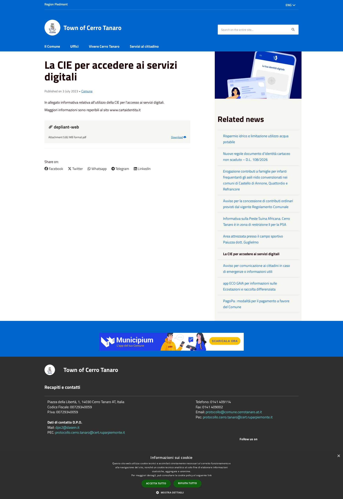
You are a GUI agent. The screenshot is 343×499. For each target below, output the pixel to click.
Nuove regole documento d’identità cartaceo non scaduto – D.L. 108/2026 (256, 156)
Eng (289, 5)
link (210, 475)
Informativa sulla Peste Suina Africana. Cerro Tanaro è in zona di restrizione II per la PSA (256, 221)
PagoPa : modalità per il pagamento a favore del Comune (256, 304)
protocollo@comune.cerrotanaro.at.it (234, 412)
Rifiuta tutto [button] (187, 483)
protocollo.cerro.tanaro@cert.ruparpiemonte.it (90, 432)
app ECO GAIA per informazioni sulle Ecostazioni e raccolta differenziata (250, 286)
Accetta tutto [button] (156, 483)
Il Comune (52, 46)
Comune (86, 91)
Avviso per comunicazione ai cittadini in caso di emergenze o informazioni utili (256, 268)
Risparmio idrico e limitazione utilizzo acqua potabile (255, 139)
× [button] (338, 456)
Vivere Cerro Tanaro (104, 46)
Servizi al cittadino (144, 46)
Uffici (74, 46)
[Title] (171, 341)
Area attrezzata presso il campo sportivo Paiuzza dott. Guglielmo (253, 239)
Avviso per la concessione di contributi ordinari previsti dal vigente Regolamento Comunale (258, 203)
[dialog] (171, 475)
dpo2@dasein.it (67, 427)
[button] (171, 492)
